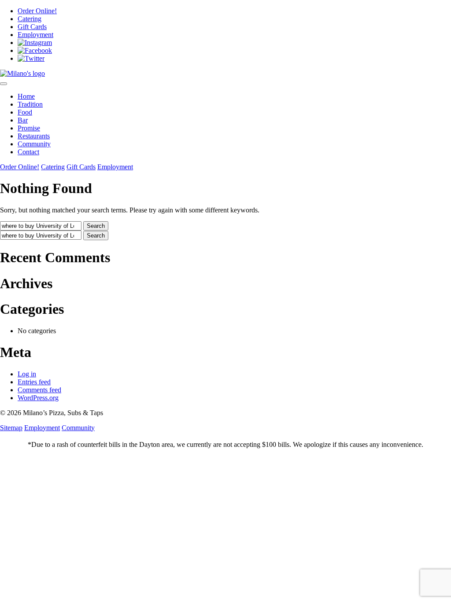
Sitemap (11, 427)
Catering (29, 18)
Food (25, 112)
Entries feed (34, 382)
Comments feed (39, 390)
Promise (29, 128)
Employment (35, 34)
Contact (28, 152)
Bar (23, 120)
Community (34, 144)
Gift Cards (32, 26)
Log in (27, 374)
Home (26, 96)
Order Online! (37, 11)
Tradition (30, 104)
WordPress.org (38, 397)
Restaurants (34, 136)
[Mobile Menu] (3, 83)
